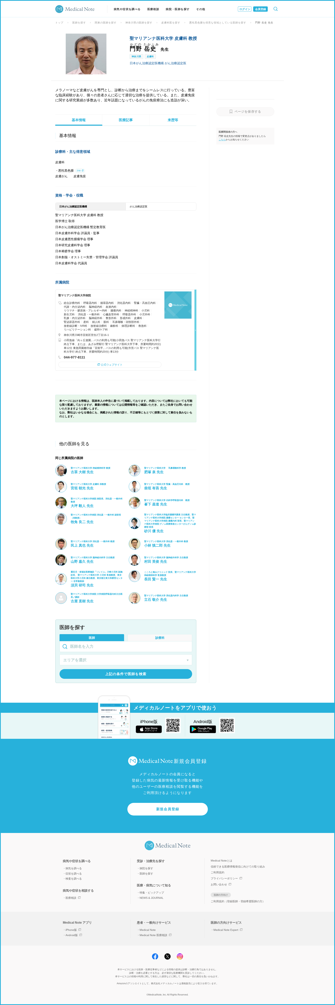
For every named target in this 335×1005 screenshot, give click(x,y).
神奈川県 (136, 56)
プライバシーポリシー (224, 878)
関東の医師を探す (106, 22)
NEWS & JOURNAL (151, 897)
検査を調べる (74, 878)
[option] (86, 54)
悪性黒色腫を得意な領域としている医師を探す (217, 22)
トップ (59, 22)
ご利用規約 (217, 872)
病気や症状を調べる (127, 9)
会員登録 (260, 9)
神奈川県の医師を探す (139, 22)
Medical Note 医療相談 (153, 935)
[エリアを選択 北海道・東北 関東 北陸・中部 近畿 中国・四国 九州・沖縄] (126, 660)
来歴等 (173, 120)
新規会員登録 (167, 809)
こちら (222, 139)
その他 (200, 9)
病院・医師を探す (178, 9)
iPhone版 (71, 929)
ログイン (244, 9)
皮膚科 (150, 56)
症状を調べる (74, 873)
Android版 (72, 935)
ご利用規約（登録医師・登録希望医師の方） (238, 901)
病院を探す (146, 868)
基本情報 (79, 120)
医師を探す (79, 22)
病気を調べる (74, 868)
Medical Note (148, 929)
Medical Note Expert (225, 929)
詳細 (79, 171)
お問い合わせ (219, 884)
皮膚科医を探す (170, 22)
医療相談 (153, 9)
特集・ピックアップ (152, 892)
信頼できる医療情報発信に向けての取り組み (238, 866)
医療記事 (126, 120)
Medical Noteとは (221, 860)
